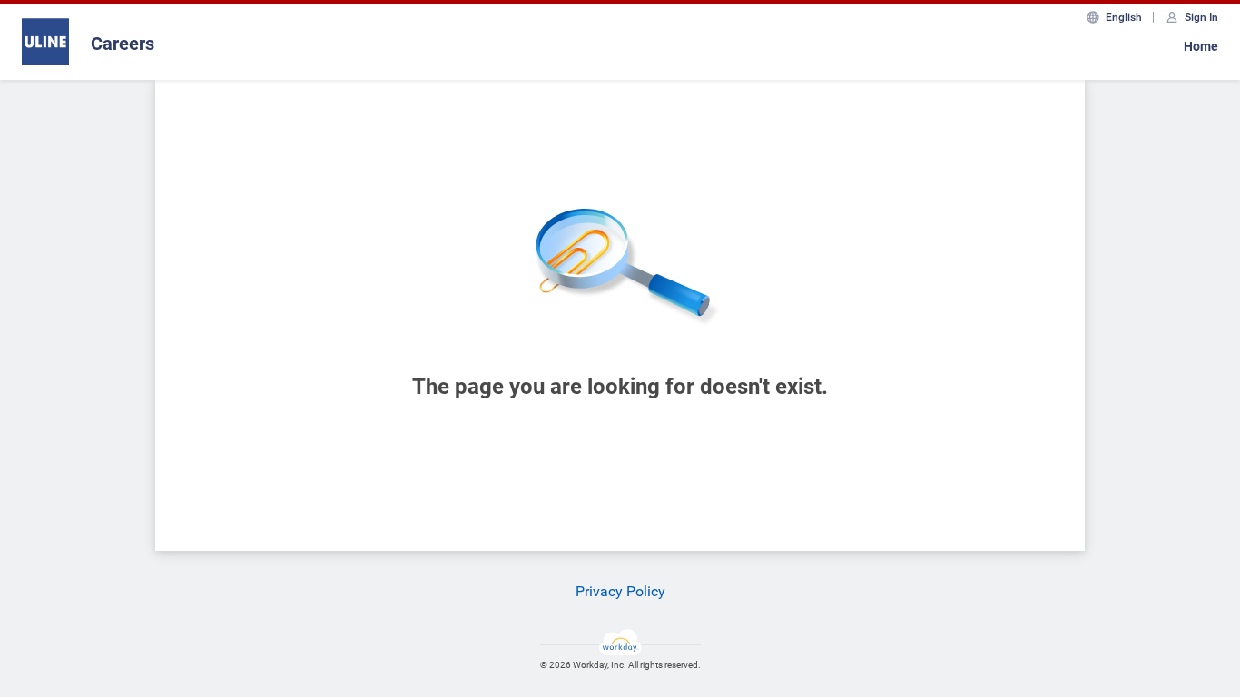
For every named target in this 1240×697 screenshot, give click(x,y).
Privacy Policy (620, 591)
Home (1201, 46)
